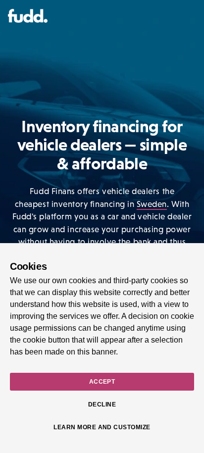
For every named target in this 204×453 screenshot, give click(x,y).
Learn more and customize (102, 427)
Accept (102, 381)
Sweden (152, 204)
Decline (102, 404)
